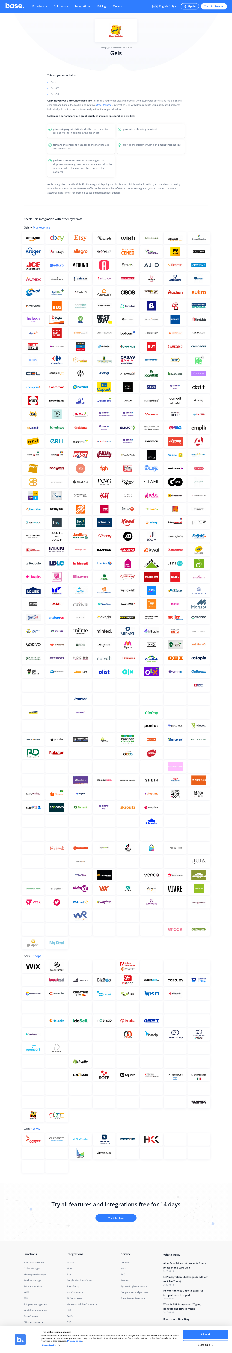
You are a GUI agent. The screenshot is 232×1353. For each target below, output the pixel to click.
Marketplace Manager (35, 1274)
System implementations (134, 1286)
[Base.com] (15, 6)
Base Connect (31, 1316)
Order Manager (104, 104)
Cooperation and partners (134, 1292)
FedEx (70, 1316)
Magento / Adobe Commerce (82, 1304)
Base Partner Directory (133, 1298)
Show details (48, 1345)
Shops (37, 956)
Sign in (192, 6)
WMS (36, 1129)
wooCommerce (75, 1292)
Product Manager (33, 1280)
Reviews (125, 1280)
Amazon (71, 1262)
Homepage (105, 47)
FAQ (123, 1274)
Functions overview (34, 1262)
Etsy (69, 1274)
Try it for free (212, 6)
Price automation (33, 1286)
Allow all (205, 1334)
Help (123, 1268)
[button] (164, 6)
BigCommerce (74, 1298)
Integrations (82, 6)
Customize (204, 1344)
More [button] (116, 6)
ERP (26, 1298)
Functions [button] (38, 6)
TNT (69, 1322)
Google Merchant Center (79, 1280)
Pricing (101, 6)
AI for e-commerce (33, 1322)
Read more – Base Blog (176, 1319)
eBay (69, 1268)
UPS (69, 1310)
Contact (125, 1262)
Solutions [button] (60, 6)
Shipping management (36, 1304)
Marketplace (41, 227)
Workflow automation (35, 1310)
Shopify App (73, 1286)
